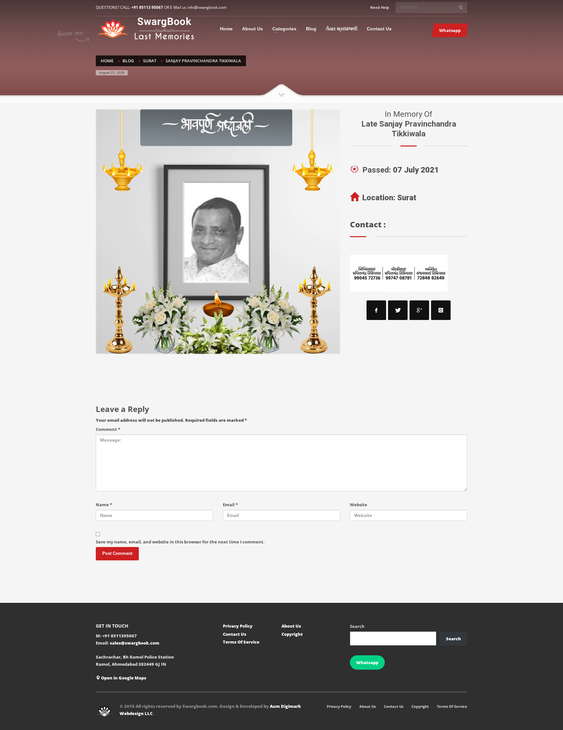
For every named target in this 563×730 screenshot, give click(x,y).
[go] (460, 7)
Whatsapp (367, 662)
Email (230, 505)
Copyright (292, 634)
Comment (108, 429)
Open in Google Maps (123, 678)
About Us (291, 626)
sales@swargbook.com (134, 643)
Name (104, 505)
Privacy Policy (238, 626)
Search (357, 626)
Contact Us (234, 634)
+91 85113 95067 (147, 7)
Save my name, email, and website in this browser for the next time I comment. (180, 542)
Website (358, 505)
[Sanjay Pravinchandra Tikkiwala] (218, 231)
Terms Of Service (241, 642)
